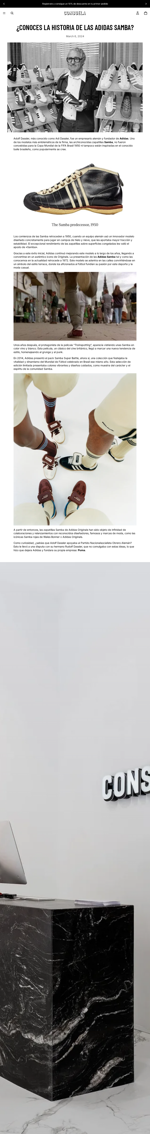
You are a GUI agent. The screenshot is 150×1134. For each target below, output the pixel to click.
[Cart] (146, 13)
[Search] (12, 13)
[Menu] (4, 13)
